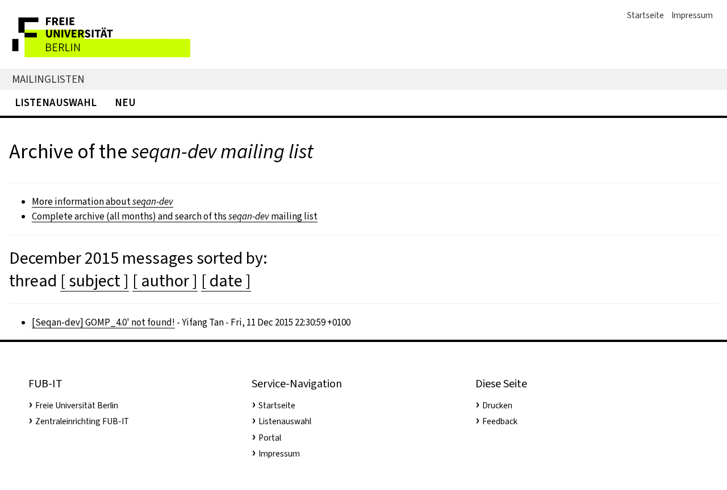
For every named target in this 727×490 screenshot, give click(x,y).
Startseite (645, 15)
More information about (102, 201)
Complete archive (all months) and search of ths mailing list (174, 216)
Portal (269, 437)
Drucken (497, 405)
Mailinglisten (48, 79)
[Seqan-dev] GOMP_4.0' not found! (103, 322)
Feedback (499, 421)
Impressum (692, 15)
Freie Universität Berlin (76, 405)
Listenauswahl (56, 102)
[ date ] (226, 280)
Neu (125, 102)
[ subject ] (94, 280)
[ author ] (165, 280)
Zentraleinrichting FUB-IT (82, 421)
